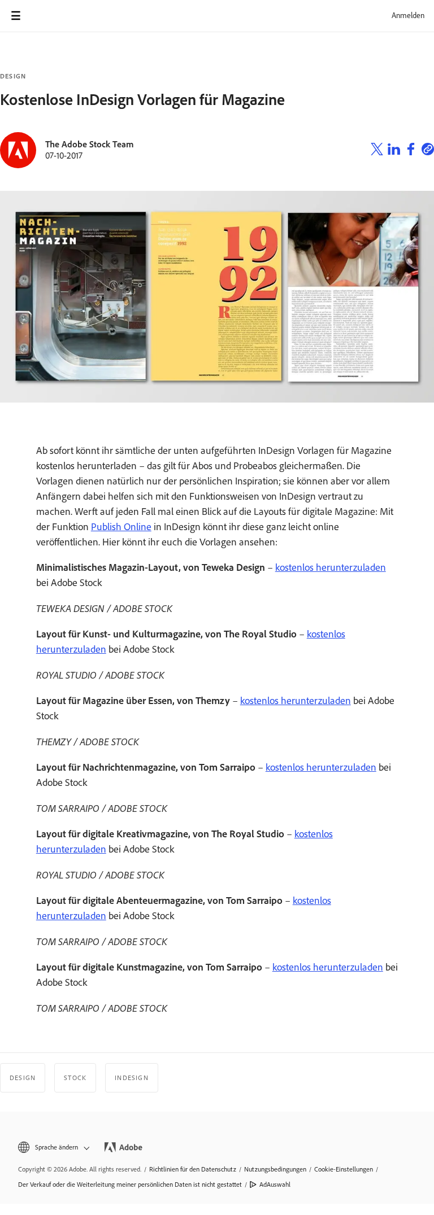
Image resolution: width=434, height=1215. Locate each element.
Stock (75, 1078)
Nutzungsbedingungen (275, 1169)
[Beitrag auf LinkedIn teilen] (394, 151)
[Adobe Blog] (47, 16)
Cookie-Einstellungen (343, 1169)
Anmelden (408, 15)
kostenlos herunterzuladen (330, 567)
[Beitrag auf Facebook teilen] (411, 151)
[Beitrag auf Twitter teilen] (377, 151)
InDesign (132, 1078)
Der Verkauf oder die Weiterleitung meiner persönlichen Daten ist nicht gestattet (130, 1184)
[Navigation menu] (16, 16)
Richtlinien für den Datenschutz (192, 1169)
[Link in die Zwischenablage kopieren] (428, 151)
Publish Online (121, 527)
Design (13, 76)
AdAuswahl (274, 1184)
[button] (53, 1147)
